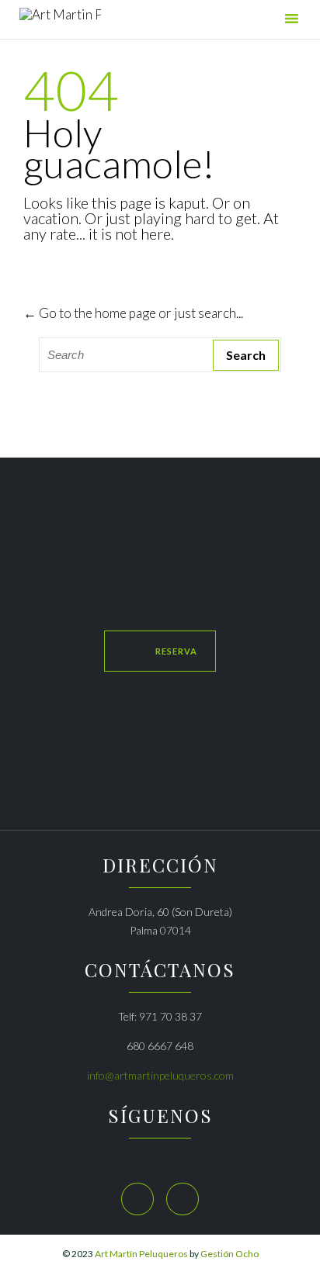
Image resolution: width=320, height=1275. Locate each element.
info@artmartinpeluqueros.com (160, 1075)
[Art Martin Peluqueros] (60, 21)
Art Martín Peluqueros (141, 1253)
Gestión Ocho (229, 1253)
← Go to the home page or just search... (133, 313)
